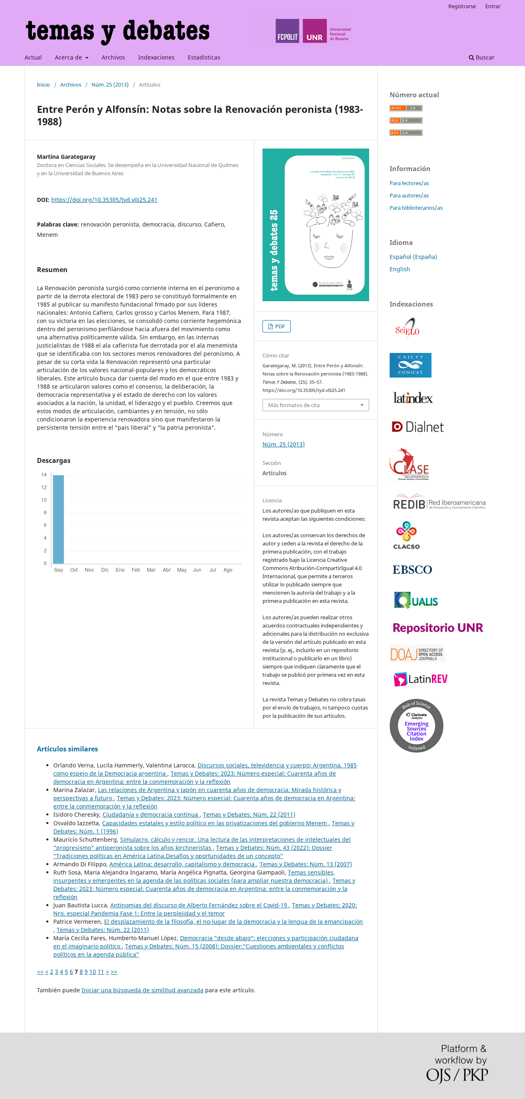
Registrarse (462, 6)
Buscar (484, 57)
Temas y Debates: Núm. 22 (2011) (249, 814)
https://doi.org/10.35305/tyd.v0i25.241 (104, 200)
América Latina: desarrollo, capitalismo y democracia (183, 864)
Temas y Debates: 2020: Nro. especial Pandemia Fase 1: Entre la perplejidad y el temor (205, 909)
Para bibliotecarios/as (416, 207)
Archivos (113, 57)
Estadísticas (204, 57)
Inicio (43, 84)
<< (40, 971)
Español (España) (413, 257)
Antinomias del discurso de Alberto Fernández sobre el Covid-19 (199, 905)
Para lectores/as (409, 183)
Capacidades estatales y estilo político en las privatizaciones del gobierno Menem (215, 823)
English (400, 269)
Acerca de (69, 57)
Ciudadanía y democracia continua (151, 814)
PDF (279, 326)
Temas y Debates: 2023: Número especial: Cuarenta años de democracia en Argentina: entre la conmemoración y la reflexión (194, 777)
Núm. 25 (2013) (110, 84)
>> (114, 971)
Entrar (492, 6)
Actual (33, 57)
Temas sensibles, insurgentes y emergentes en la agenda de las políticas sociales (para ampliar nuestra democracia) (194, 876)
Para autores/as (409, 195)
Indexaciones (156, 57)
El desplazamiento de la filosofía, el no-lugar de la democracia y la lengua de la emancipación (233, 921)
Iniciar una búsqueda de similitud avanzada (142, 990)
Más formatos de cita (294, 405)
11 (101, 971)
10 (92, 971)
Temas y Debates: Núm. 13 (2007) (306, 864)
